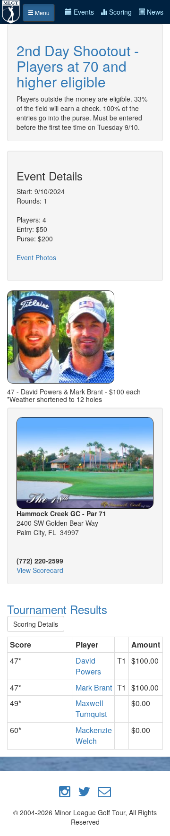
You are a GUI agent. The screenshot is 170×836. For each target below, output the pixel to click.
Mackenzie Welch (94, 735)
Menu (42, 13)
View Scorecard (40, 570)
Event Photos (36, 257)
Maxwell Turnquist (91, 708)
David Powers (88, 666)
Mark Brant (94, 687)
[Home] (11, 11)
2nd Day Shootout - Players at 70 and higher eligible (78, 66)
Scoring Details (35, 624)
